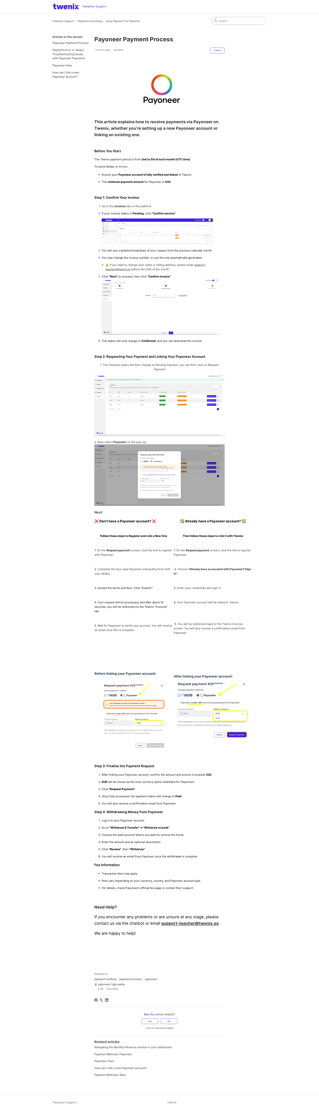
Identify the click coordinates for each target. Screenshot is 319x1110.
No (169, 1021)
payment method (105, 979)
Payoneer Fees (62, 65)
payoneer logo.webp (111, 984)
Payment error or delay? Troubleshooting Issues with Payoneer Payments (68, 54)
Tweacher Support (63, 21)
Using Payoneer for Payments (123, 21)
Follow (217, 50)
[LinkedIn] (106, 1000)
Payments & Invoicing (90, 21)
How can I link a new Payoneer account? (65, 74)
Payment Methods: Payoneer (113, 1054)
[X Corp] (101, 1000)
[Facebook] (96, 1000)
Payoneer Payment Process (70, 43)
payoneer (151, 979)
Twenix (171, 1102)
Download (112, 988)
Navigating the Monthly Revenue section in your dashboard (132, 1047)
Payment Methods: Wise (110, 1075)
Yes (150, 1021)
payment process (130, 979)
